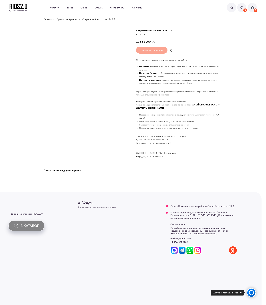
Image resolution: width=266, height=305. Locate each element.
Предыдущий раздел (66, 19)
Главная (48, 19)
